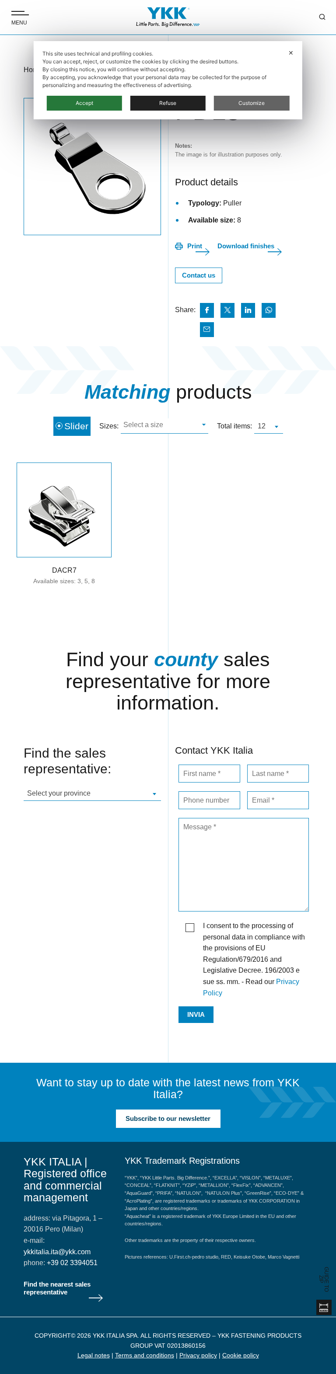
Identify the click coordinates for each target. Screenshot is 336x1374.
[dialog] (168, 80)
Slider (76, 426)
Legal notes (93, 1355)
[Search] (316, 17)
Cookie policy (240, 1355)
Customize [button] (251, 103)
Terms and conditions (144, 1355)
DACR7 (64, 570)
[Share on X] (227, 310)
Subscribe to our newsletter (168, 1118)
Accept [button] (84, 103)
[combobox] (164, 426)
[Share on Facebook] (207, 310)
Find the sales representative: (67, 761)
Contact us (198, 275)
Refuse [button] (167, 103)
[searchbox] (163, 426)
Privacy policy (198, 1355)
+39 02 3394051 (72, 1262)
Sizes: (109, 426)
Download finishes (245, 246)
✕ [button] (291, 52)
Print (194, 246)
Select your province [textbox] (59, 793)
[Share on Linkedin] (248, 310)
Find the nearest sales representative (57, 1288)
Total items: (234, 426)
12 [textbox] (262, 426)
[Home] (168, 17)
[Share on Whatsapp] (269, 310)
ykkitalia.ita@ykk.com (57, 1252)
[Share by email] (207, 329)
